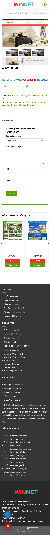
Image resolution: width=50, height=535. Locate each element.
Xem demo (13, 265)
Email (8, 181)
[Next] (48, 248)
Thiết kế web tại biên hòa (15, 459)
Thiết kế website (11, 296)
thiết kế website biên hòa (15, 405)
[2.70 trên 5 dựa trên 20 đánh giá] (25, 75)
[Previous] (2, 248)
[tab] (25, 120)
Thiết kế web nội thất (13, 445)
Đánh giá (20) (8, 120)
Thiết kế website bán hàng (15, 436)
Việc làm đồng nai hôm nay (15, 357)
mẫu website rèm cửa (29, 105)
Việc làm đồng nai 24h (13, 354)
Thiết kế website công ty (15, 439)
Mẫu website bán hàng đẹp (16, 468)
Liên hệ (13, 261)
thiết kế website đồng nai (17, 415)
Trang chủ (11, 13)
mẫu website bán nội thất (14, 102)
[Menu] (3, 4)
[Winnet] (25, 492)
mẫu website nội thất (13, 105)
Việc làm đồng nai (11, 351)
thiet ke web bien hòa (35, 408)
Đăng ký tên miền (11, 300)
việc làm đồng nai (11, 364)
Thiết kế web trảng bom (14, 475)
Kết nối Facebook (11, 338)
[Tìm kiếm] (40, 4)
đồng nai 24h (9, 360)
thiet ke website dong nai (16, 418)
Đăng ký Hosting (11, 304)
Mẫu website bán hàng (32, 13)
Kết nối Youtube (11, 342)
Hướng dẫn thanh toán (13, 384)
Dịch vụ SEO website (13, 316)
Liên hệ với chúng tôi (13, 334)
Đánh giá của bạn (14, 136)
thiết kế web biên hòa (15, 408)
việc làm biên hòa (11, 367)
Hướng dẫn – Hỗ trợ (12, 388)
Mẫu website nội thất (35, 96)
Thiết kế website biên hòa (15, 452)
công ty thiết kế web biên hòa (15, 412)
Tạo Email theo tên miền (14, 308)
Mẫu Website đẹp (12, 392)
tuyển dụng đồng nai (13, 370)
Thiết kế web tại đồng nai (15, 455)
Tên (7, 169)
